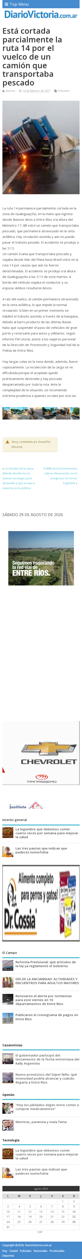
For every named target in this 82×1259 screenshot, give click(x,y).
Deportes (8, 1255)
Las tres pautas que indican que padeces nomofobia (41, 850)
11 (19, 1212)
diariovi (10, 91)
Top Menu (19, 4)
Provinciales (57, 1251)
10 (8, 1212)
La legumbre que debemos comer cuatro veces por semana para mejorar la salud (47, 833)
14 (52, 1212)
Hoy (4, 1251)
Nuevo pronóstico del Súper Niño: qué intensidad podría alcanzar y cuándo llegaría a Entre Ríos (46, 1078)
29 (63, 1222)
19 (29, 1217)
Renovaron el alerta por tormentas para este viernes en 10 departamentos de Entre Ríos (44, 1000)
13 (40, 1212)
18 (19, 1217)
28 (52, 1222)
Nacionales (40, 1251)
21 (52, 1217)
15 (63, 1212)
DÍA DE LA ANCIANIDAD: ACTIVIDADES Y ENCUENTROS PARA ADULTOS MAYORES (47, 981)
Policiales (64, 91)
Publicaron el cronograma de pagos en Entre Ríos (47, 1017)
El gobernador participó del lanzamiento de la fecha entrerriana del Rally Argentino (47, 1059)
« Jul (39, 1232)
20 (40, 1217)
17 (8, 1217)
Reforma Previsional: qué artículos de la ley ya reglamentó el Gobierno (46, 964)
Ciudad (13, 1251)
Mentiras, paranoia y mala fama (41, 1122)
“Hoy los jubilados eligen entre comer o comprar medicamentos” (47, 1107)
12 (29, 1212)
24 (8, 1222)
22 (63, 1217)
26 (29, 1222)
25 (19, 1222)
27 (40, 1222)
